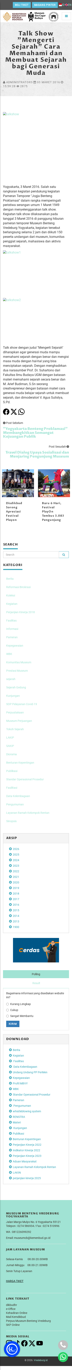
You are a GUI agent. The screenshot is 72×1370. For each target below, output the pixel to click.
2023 (16, 865)
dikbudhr (11, 1305)
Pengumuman (15, 804)
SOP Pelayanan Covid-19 (21, 704)
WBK (9, 654)
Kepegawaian (14, 645)
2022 (16, 871)
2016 (16, 904)
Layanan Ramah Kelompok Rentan (27, 812)
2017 (16, 899)
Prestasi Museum (17, 670)
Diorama (11, 754)
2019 (16, 888)
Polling (36, 974)
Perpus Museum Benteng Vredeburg (28, 1320)
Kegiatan (11, 603)
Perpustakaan (15, 712)
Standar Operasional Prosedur (25, 779)
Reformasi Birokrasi (18, 587)
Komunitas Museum (18, 662)
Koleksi (10, 595)
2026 (16, 849)
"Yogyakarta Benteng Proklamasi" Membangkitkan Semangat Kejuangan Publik (35, 432)
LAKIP (10, 737)
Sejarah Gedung (16, 687)
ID (63, 4)
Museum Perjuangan (19, 720)
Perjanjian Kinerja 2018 (20, 612)
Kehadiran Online (16, 1312)
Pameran (12, 637)
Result (36, 983)
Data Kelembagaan (18, 796)
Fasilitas (11, 620)
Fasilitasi (11, 787)
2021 (16, 876)
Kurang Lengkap (20, 1004)
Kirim (13, 1023)
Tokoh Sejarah (15, 729)
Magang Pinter (45, 5)
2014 (16, 915)
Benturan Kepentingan (20, 762)
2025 (16, 854)
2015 (16, 910)
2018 (16, 893)
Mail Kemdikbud (16, 1316)
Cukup (14, 1010)
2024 (16, 860)
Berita (10, 578)
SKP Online (13, 1324)
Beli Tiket (22, 5)
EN (69, 4)
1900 (16, 927)
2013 (16, 921)
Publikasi (11, 771)
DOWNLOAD (17, 1039)
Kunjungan (13, 695)
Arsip (11, 838)
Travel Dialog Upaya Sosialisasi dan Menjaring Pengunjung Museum (37, 454)
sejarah (10, 679)
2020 (16, 882)
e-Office (10, 1308)
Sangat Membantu (21, 1016)
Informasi (12, 628)
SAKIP (10, 745)
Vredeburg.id (41, 1360)
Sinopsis (11, 821)
